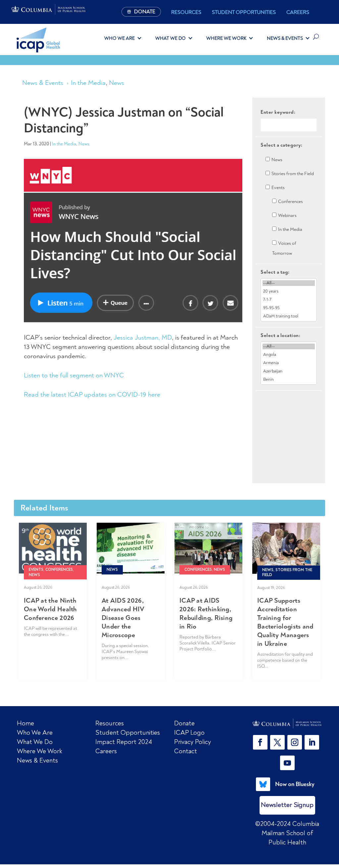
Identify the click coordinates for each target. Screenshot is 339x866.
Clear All (289, 402)
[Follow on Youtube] (287, 763)
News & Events (285, 38)
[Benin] (289, 379)
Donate (184, 723)
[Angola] (289, 355)
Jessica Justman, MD (143, 337)
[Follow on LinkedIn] (312, 742)
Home (25, 723)
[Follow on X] (277, 742)
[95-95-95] (289, 308)
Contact (185, 751)
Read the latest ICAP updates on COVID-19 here (92, 394)
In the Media (88, 83)
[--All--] (289, 283)
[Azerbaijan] (289, 371)
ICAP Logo (189, 732)
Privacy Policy (192, 742)
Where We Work (226, 38)
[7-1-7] (289, 299)
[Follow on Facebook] (260, 742)
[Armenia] (289, 363)
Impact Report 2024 (123, 742)
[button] (261, 742)
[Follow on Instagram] (294, 742)
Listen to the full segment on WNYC (74, 375)
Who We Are (119, 38)
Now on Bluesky (295, 784)
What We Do (170, 38)
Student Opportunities (244, 12)
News (116, 83)
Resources (186, 12)
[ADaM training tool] (289, 316)
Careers (297, 12)
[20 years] (289, 291)
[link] (287, 723)
